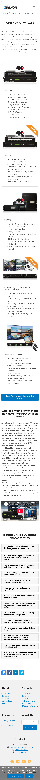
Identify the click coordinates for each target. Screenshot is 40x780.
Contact (5, 696)
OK (28, 776)
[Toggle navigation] (34, 7)
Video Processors (28, 698)
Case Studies (7, 725)
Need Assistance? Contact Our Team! (19, 397)
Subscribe (30, 727)
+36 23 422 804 (21, 749)
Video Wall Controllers (26, 694)
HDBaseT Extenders (29, 706)
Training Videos (8, 720)
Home (5, 13)
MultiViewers (26, 703)
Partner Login (6, 2)
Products (14, 13)
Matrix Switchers (28, 701)
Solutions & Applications (6, 699)
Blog (3, 723)
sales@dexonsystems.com (21, 747)
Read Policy (15, 776)
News (3, 703)
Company (5, 693)
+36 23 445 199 (21, 752)
